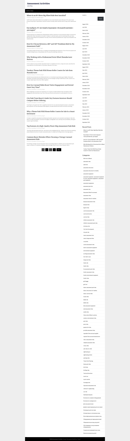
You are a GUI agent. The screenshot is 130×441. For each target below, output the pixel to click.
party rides (85, 324)
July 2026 (84, 27)
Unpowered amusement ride (89, 385)
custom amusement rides (88, 244)
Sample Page (29, 10)
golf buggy (85, 281)
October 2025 (85, 42)
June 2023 (84, 100)
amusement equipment (88, 173)
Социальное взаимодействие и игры (91, 430)
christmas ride (86, 226)
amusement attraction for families (91, 170)
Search (84, 15)
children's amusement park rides (90, 223)
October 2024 (85, 61)
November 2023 (86, 88)
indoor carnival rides (88, 293)
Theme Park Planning (88, 361)
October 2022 (85, 119)
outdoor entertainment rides (89, 318)
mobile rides (86, 312)
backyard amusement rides (89, 201)
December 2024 (86, 54)
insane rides (86, 296)
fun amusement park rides (89, 269)
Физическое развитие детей (89, 433)
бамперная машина (87, 394)
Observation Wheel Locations (90, 315)
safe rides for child (87, 348)
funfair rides (86, 278)
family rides (86, 266)
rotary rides (86, 345)
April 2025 (84, 51)
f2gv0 (42, 17)
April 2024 (84, 73)
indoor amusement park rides (89, 287)
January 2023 (85, 110)
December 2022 (86, 113)
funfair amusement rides (88, 272)
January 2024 (85, 82)
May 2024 (84, 70)
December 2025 (86, 39)
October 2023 (85, 91)
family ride (85, 263)
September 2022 (86, 122)
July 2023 (84, 97)
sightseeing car (86, 351)
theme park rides (87, 364)
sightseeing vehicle (87, 354)
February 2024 (85, 79)
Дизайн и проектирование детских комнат (93, 407)
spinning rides (86, 358)
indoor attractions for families (90, 290)
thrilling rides (86, 370)
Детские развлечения (88, 404)
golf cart (85, 284)
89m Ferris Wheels (87, 158)
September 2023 (86, 94)
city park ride (86, 232)
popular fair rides (87, 327)
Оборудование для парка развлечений (92, 419)
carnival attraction (87, 213)
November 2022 (86, 116)
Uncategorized (86, 382)
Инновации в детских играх (89, 410)
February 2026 (85, 33)
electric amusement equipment (90, 247)
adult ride (85, 164)
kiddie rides (85, 302)
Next (59, 149)
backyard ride (86, 204)
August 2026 (85, 24)
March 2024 (85, 76)
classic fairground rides (88, 238)
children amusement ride (88, 220)
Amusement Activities (38, 3)
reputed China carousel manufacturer (91, 336)
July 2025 (84, 48)
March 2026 (85, 30)
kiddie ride (85, 299)
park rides (85, 321)
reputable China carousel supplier (90, 333)
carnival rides (86, 217)
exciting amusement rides (89, 253)
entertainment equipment (89, 250)
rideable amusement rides (89, 342)
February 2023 (85, 107)
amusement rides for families (89, 198)
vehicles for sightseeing (88, 388)
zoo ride (85, 391)
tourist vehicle (86, 379)
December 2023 (86, 85)
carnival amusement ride (88, 210)
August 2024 (85, 67)
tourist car (85, 376)
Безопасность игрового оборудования (92, 397)
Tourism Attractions (87, 373)
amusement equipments (88, 183)
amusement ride (86, 189)
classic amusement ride (88, 235)
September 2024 (86, 64)
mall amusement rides (88, 309)
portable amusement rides (89, 330)
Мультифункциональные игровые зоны (92, 416)
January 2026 (85, 36)
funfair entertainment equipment (90, 275)
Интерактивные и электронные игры (91, 413)
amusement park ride (88, 186)
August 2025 (85, 45)
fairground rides (87, 259)
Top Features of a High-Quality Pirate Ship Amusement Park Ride (51, 126)
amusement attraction (88, 167)
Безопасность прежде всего (89, 400)
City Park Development (88, 229)
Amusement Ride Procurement (90, 192)
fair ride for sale (87, 256)
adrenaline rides (87, 161)
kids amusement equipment (89, 305)
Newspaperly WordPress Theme (73, 439)
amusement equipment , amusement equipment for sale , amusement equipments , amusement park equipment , (93, 178)
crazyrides (85, 241)
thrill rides (85, 367)
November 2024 (86, 58)
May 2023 (84, 104)
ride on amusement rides (88, 339)
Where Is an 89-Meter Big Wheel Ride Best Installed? (46, 15)
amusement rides (87, 195)
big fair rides (86, 207)
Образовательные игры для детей (91, 422)
